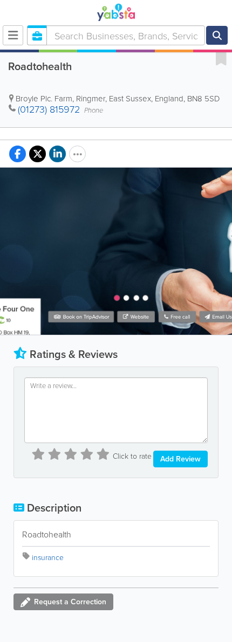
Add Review (180, 458)
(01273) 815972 (49, 108)
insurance (48, 557)
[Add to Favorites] (221, 58)
